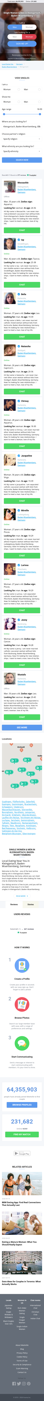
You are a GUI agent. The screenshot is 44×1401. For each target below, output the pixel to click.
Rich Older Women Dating (22, 1310)
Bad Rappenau (8, 828)
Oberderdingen (29, 815)
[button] (22, 750)
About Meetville (22, 1345)
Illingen (5, 825)
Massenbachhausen (11, 809)
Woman (29, 27)
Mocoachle (23, 182)
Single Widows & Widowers (9, 1314)
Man (15, 27)
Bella (23, 294)
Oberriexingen (29, 833)
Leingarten (30, 812)
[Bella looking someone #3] (10, 298)
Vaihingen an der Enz (12, 831)
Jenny (24, 620)
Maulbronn (16, 823)
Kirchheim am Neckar (31, 817)
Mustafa (22, 674)
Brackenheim (30, 804)
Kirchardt (6, 815)
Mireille (25, 510)
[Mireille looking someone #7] (10, 514)
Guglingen (6, 801)
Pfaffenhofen (19, 801)
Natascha (26, 346)
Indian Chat (35, 1318)
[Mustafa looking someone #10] (10, 678)
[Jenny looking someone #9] (10, 624)
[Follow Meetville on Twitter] (19, 1383)
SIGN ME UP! (22, 44)
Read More (21, 896)
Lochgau (6, 820)
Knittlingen (31, 825)
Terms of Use (22, 1361)
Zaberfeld (30, 801)
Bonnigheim (7, 812)
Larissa (24, 565)
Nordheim (19, 812)
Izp (22, 240)
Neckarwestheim (29, 823)
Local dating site (7, 64)
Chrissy (25, 401)
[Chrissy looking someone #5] (10, 405)
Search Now (22, 160)
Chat (22, 230)
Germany (19, 64)
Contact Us (22, 1372)
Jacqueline (26, 455)
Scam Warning (22, 1368)
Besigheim (20, 825)
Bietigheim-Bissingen (11, 833)
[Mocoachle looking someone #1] (10, 186)
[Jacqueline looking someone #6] (10, 460)
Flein (12, 825)
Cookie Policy (22, 1357)
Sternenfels (27, 809)
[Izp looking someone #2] (10, 244)
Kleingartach (24, 67)
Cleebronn (18, 807)
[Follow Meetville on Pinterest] (29, 1383)
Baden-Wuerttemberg (9, 67)
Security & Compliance (22, 1364)
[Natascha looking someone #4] (10, 350)
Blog (22, 1349)
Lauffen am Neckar (10, 817)
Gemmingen (17, 804)
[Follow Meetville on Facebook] (14, 1383)
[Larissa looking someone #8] (10, 569)
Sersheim (15, 820)
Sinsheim (21, 828)
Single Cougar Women (22, 1320)
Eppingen (6, 804)
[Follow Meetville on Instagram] (24, 1383)
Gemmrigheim (27, 820)
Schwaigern (7, 807)
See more (22, 727)
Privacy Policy (22, 1353)
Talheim (5, 823)
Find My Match (22, 1134)
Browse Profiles (22, 1105)
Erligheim (16, 815)
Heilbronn (31, 828)
